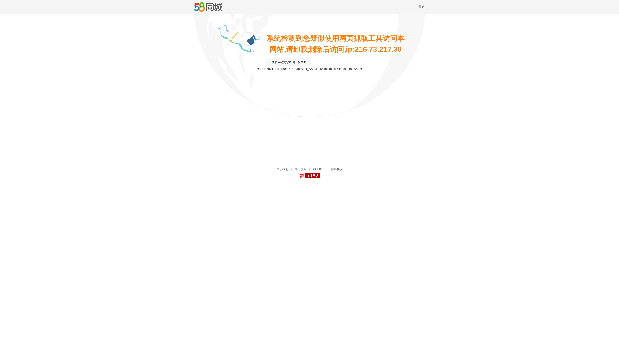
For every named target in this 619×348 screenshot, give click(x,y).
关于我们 (282, 169)
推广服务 (300, 169)
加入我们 (318, 169)
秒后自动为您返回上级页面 (287, 62)
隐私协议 (337, 169)
